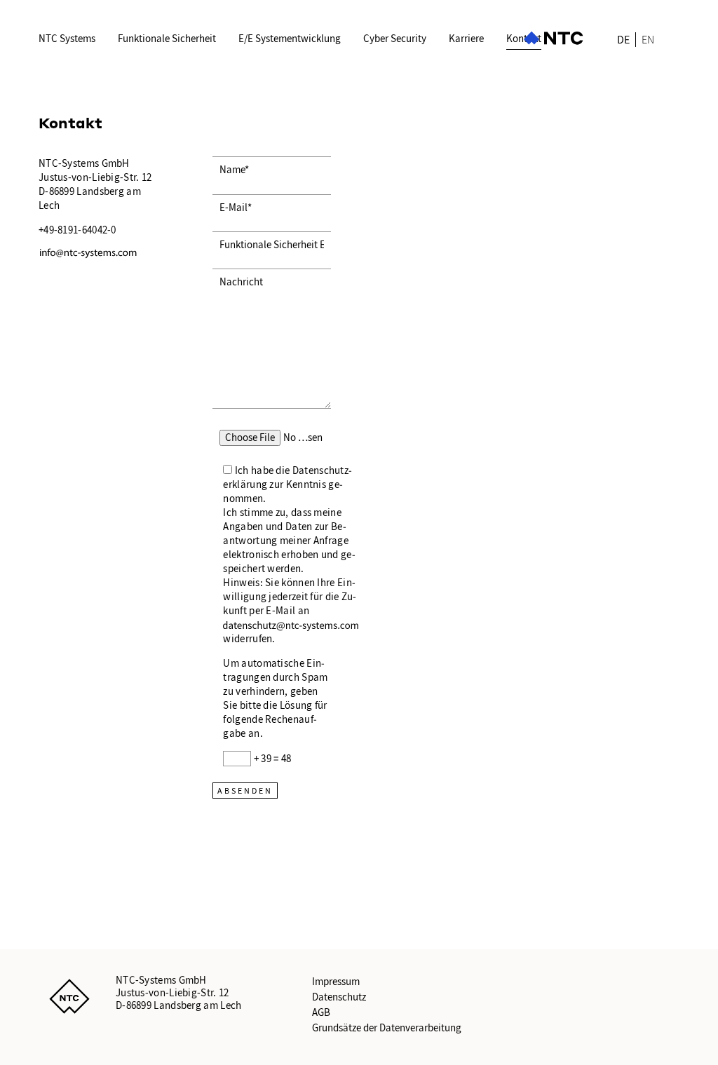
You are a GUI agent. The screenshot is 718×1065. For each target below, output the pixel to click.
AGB (321, 1012)
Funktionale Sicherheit (167, 39)
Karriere (466, 39)
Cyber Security (394, 39)
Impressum (336, 982)
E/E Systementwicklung (289, 39)
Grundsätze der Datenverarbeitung (386, 1028)
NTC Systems (67, 39)
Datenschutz (339, 997)
